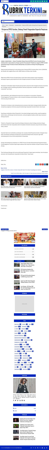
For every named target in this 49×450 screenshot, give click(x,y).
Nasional (27, 349)
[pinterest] (47, 1)
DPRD (30, 324)
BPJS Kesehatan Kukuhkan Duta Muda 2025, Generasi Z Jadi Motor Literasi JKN (27, 271)
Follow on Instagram (20, 257)
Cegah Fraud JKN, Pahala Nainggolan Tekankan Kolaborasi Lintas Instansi (28, 281)
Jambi (23, 333)
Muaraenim (17, 346)
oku (15, 367)
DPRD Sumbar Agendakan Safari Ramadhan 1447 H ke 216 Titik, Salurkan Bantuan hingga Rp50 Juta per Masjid (11, 199)
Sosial (22, 362)
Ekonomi (23, 328)
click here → (18, 398)
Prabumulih (24, 360)
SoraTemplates (7, 447)
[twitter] (31, 1)
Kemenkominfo (18, 340)
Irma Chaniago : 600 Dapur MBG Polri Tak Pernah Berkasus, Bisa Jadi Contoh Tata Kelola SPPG (28, 288)
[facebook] (33, 1)
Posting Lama (45, 229)
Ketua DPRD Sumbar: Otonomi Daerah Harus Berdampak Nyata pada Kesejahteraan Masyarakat (11, 187)
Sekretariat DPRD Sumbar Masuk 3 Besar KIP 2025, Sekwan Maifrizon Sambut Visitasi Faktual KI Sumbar (35, 199)
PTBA (24, 353)
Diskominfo (24, 326)
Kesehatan (17, 344)
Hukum (16, 333)
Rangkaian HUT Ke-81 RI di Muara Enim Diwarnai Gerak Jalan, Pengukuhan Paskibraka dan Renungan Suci (27, 420)
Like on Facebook (19, 251)
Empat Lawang (18, 331)
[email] (42, 1)
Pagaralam (17, 355)
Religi (16, 362)
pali (28, 367)
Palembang (25, 355)
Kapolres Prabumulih (19, 335)
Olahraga (17, 353)
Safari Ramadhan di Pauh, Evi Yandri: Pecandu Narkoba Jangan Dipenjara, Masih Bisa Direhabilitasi (34, 187)
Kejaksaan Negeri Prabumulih (21, 337)
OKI (22, 351)
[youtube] (44, 1)
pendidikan (17, 369)
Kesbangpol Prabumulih (20, 342)
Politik (16, 360)
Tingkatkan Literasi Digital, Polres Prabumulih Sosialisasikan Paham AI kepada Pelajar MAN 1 (27, 426)
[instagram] (38, 1)
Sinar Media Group (19, 447)
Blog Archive (30, 261)
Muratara (26, 346)
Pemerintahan (26, 358)
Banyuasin (17, 324)
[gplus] (36, 1)
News (7, 25)
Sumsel (29, 362)
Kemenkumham (27, 340)
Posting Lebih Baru (5, 229)
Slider (15, 410)
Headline (26, 331)
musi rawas (26, 364)
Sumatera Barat (18, 25)
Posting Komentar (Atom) (11, 230)
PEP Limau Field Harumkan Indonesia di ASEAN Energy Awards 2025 (28, 276)
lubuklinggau (17, 364)
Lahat (24, 344)
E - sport (16, 328)
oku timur (22, 367)
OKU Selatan (28, 351)
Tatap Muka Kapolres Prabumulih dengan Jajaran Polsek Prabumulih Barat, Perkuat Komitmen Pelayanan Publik (28, 432)
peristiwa (25, 369)
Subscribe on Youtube (20, 254)
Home (3, 25)
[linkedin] (20, 400)
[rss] (40, 1)
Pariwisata (17, 358)
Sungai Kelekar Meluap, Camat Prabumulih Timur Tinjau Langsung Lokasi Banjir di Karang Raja (27, 265)
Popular (19, 261)
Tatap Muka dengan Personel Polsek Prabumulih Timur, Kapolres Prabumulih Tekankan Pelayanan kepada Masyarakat (27, 438)
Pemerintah (11, 25)
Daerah (16, 326)
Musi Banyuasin (18, 349)
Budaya (23, 324)
